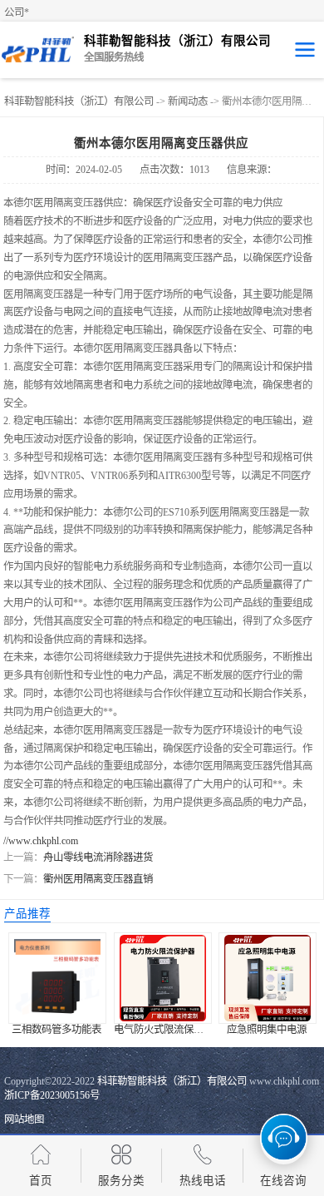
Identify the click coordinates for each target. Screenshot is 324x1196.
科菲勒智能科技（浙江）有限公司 (79, 101)
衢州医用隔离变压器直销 (98, 879)
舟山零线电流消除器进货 (98, 857)
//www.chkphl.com (40, 841)
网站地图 (24, 1119)
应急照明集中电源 (267, 1029)
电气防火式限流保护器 (164, 1029)
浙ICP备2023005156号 (52, 1095)
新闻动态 (188, 101)
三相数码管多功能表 (56, 1029)
